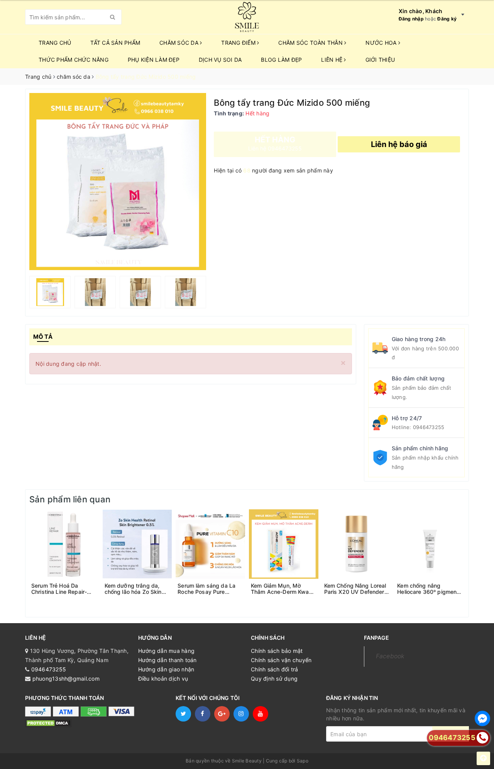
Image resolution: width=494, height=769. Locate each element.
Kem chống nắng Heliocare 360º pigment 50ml (427, 589)
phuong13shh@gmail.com (66, 678)
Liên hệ (332, 59)
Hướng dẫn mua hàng (166, 650)
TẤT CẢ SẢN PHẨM (115, 42)
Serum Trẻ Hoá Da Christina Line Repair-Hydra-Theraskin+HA (59, 589)
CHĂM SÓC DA (179, 42)
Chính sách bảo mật (277, 650)
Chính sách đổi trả (274, 669)
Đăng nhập (411, 19)
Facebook (390, 656)
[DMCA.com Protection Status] (48, 723)
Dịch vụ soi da (220, 59)
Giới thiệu (380, 59)
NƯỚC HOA (381, 42)
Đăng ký (447, 19)
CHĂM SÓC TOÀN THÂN (311, 42)
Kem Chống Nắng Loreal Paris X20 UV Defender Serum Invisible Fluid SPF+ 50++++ (355, 589)
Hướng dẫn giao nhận (166, 669)
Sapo (302, 761)
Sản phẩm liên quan (69, 499)
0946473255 (429, 427)
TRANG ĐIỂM (239, 42)
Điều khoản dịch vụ (163, 678)
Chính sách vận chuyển (281, 660)
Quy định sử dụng (274, 678)
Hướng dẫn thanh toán (167, 660)
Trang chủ (55, 42)
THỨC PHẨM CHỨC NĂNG (73, 59)
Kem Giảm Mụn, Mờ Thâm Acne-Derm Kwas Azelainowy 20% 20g (281, 589)
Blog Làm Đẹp (281, 59)
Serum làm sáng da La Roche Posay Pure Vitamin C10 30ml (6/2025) (206, 589)
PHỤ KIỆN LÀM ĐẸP (153, 59)
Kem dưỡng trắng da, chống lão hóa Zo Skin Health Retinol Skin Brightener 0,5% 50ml (133, 589)
